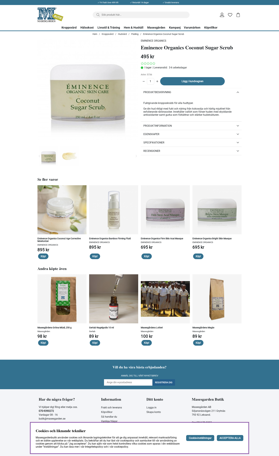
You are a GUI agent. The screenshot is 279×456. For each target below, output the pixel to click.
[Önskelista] (230, 15)
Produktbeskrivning (157, 92)
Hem (95, 34)
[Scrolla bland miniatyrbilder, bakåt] (39, 156)
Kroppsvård (69, 27)
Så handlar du (109, 416)
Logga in (151, 407)
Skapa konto (153, 412)
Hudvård (122, 34)
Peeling (135, 34)
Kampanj (175, 27)
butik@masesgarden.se (52, 418)
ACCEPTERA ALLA (230, 438)
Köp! (43, 256)
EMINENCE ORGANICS (153, 40)
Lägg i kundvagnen (192, 81)
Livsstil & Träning (109, 27)
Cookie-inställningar (200, 438)
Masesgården (156, 27)
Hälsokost (87, 27)
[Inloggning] (222, 15)
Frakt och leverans (111, 407)
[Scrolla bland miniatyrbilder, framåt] (136, 156)
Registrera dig (163, 382)
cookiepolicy (121, 446)
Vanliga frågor (109, 421)
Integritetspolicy (94, 446)
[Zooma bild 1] (87, 89)
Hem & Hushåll (133, 27)
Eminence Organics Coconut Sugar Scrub (163, 34)
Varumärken (192, 27)
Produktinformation (157, 125)
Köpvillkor (210, 27)
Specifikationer (153, 142)
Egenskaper (151, 134)
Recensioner (151, 150)
